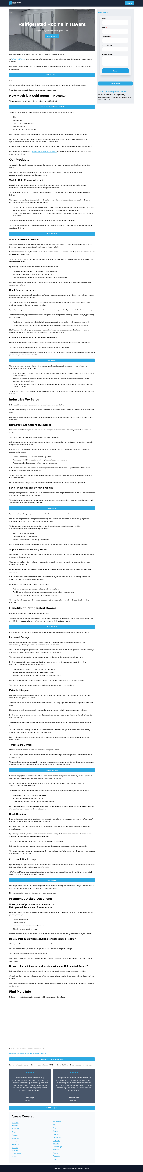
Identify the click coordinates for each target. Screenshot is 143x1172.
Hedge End (15, 1144)
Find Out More (52, 233)
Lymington (56, 1134)
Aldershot (56, 1143)
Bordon (14, 1157)
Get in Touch (52, 360)
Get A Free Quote (52, 1108)
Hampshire (56, 1140)
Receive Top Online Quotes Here (52, 1059)
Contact (129, 3)
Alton (54, 1125)
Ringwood (56, 1156)
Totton (55, 1128)
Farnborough (57, 1147)
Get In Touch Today (52, 75)
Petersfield (15, 1141)
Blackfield (15, 1147)
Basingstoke (57, 1137)
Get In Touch (115, 83)
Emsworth (12, 1054)
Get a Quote (51, 36)
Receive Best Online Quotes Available (51, 107)
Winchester (57, 1122)
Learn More (52, 508)
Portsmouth (28, 1054)
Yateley (55, 1153)
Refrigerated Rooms (18, 59)
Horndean (20, 1054)
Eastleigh (15, 1150)
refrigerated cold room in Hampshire (44, 151)
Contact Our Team (52, 770)
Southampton (16, 1154)
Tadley (55, 1159)
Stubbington (16, 1138)
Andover (56, 1150)
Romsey (56, 1131)
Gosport (36, 1054)
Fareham (42, 1054)
